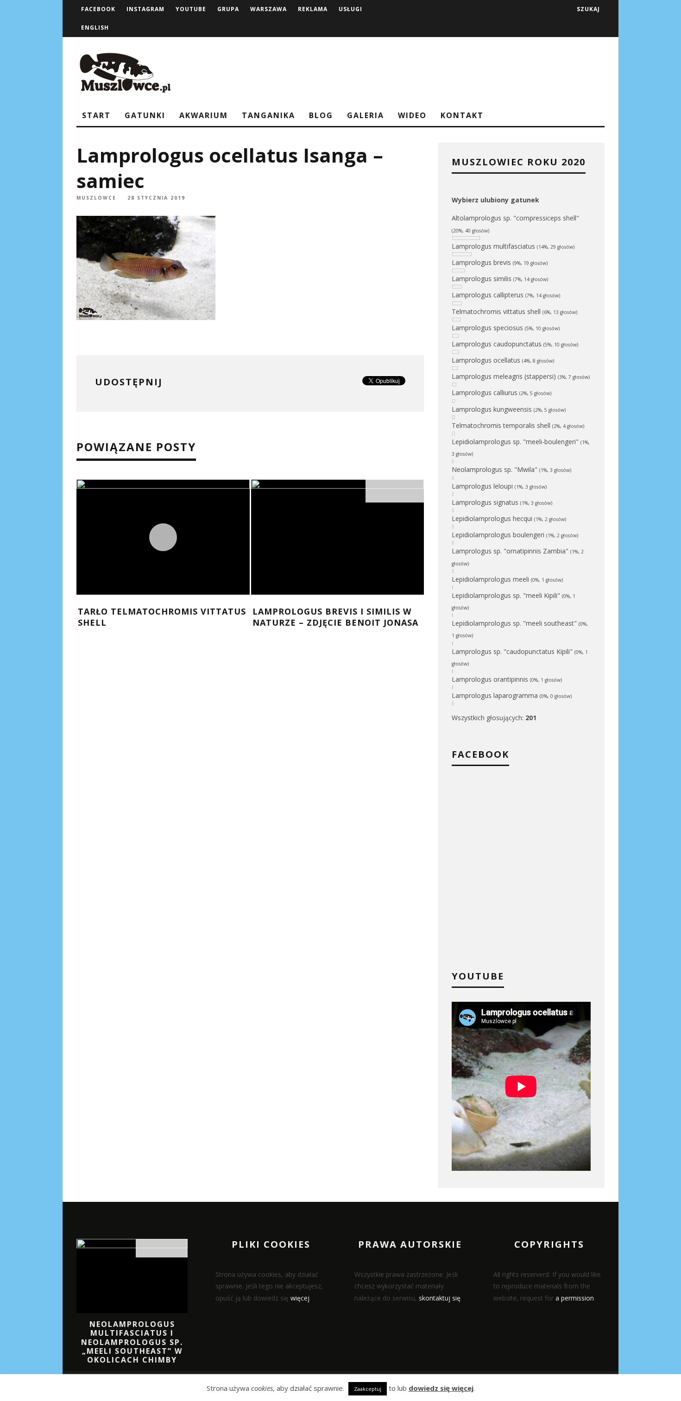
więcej (299, 1298)
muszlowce (96, 198)
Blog (321, 115)
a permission (574, 1298)
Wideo (412, 115)
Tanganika (268, 115)
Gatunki (145, 115)
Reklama (313, 9)
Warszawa (268, 9)
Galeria (365, 115)
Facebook (98, 9)
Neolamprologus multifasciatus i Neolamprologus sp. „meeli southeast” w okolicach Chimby (132, 1342)
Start (96, 115)
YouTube (191, 9)
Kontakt (462, 115)
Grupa (228, 9)
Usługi (350, 9)
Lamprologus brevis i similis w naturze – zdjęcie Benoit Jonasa (335, 617)
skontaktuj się (439, 1298)
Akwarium (203, 115)
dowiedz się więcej (441, 1388)
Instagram (145, 9)
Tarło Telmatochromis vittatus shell (162, 617)
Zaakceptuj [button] (367, 1388)
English (95, 27)
